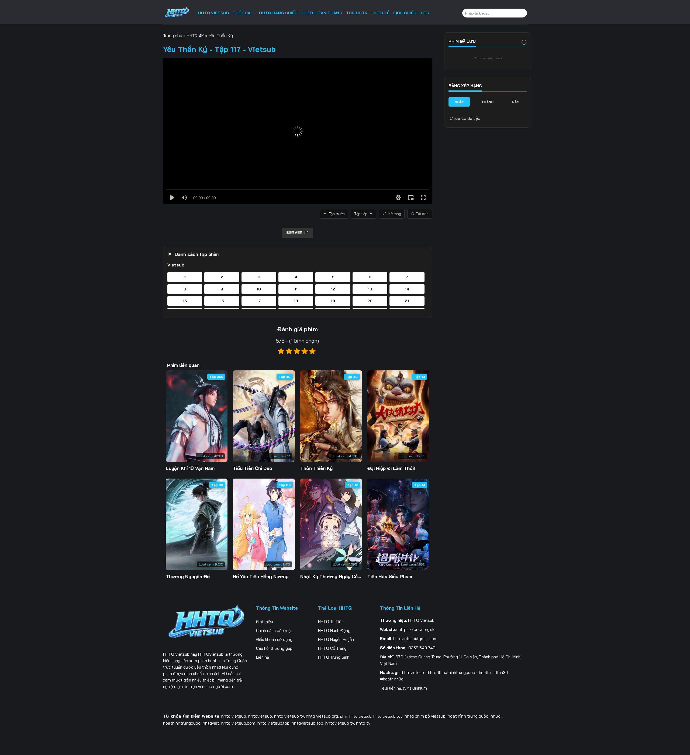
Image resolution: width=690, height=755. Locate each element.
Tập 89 (285, 485)
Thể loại (242, 12)
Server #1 (297, 232)
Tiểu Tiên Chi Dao (252, 468)
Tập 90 (217, 485)
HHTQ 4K (195, 35)
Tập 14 (419, 485)
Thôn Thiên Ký (316, 468)
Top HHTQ (357, 12)
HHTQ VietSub (213, 12)
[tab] (459, 102)
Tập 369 (216, 377)
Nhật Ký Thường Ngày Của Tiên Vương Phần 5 (331, 576)
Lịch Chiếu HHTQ (411, 12)
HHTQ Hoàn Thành (322, 12)
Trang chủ (172, 35)
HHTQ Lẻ (380, 12)
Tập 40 (285, 377)
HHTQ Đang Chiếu (278, 12)
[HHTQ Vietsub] (176, 13)
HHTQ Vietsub (176, 654)
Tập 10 (419, 377)
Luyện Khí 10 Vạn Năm (190, 468)
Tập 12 (352, 485)
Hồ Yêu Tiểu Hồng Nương (261, 576)
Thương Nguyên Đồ (188, 576)
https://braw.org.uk (416, 629)
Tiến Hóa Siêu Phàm (389, 576)
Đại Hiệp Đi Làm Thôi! (391, 468)
